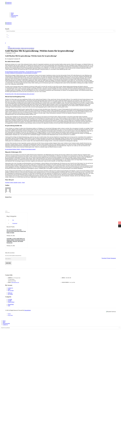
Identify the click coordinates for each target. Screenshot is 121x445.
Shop (12, 14)
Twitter (11, 182)
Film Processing (14, 15)
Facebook (7, 182)
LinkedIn (15, 182)
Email (23, 182)
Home (12, 13)
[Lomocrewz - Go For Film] (8, 3)
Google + (20, 182)
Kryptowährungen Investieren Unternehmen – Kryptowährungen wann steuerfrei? (23, 71)
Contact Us (13, 16)
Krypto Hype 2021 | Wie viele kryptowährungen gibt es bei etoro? (19, 93)
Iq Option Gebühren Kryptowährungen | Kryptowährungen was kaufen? (21, 73)
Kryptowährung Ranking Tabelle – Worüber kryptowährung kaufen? (20, 149)
